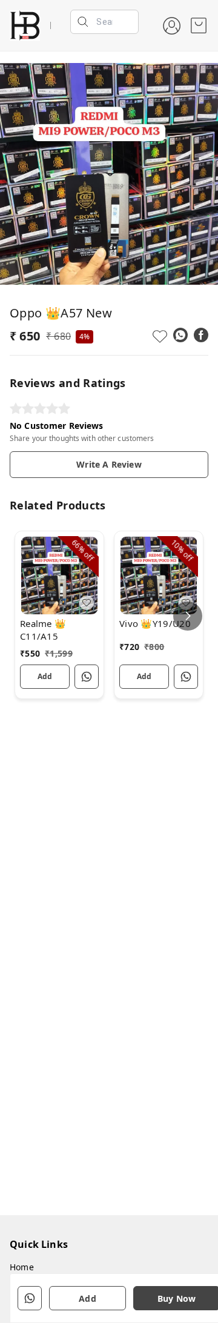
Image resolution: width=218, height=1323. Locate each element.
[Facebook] (201, 335)
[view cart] (198, 25)
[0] (198, 25)
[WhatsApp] (180, 335)
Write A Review (108, 464)
